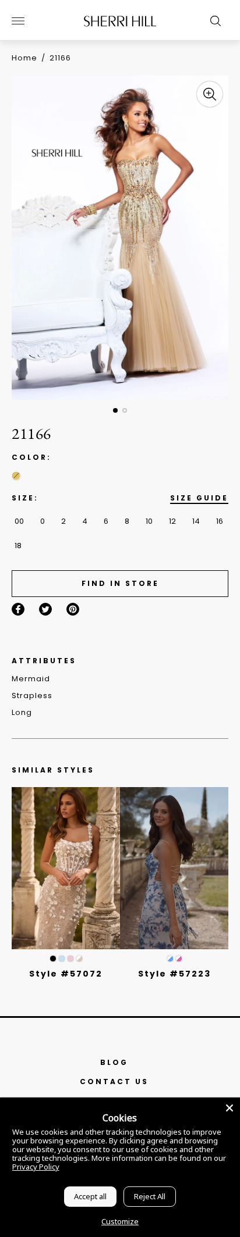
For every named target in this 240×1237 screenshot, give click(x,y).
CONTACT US (114, 1081)
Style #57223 (174, 973)
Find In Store (120, 583)
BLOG (114, 1062)
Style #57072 (66, 973)
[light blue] (61, 958)
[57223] (174, 868)
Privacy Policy (35, 1166)
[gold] (16, 475)
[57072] (66, 868)
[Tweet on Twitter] (45, 609)
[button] (115, 410)
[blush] (70, 958)
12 (172, 521)
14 (196, 521)
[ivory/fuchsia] (178, 958)
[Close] (229, 1108)
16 (219, 521)
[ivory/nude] (79, 958)
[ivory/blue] (170, 958)
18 (18, 545)
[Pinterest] (72, 609)
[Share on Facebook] (18, 609)
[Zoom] (210, 94)
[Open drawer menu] (18, 21)
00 (19, 521)
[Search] (213, 21)
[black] (53, 958)
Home (24, 57)
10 (149, 521)
